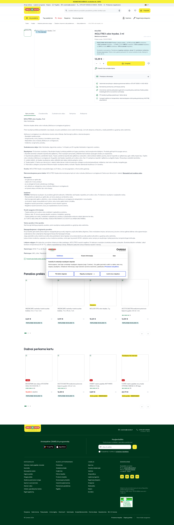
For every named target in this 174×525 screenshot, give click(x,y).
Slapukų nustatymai (86, 274)
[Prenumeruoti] (134, 447)
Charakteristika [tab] (43, 113)
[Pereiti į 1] (25, 333)
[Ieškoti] (66, 10)
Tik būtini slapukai (61, 274)
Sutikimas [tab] (60, 255)
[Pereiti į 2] (28, 333)
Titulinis (27, 23)
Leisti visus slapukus (113, 274)
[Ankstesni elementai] (143, 334)
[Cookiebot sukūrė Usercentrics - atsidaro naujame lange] (118, 249)
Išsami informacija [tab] (87, 255)
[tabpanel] (87, 188)
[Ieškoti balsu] (119, 10)
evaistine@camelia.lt (130, 468)
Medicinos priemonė (101, 36)
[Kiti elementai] (148, 334)
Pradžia (33, 23)
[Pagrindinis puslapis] (32, 10)
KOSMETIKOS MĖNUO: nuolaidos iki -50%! (87, 1)
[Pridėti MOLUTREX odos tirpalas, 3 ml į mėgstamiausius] (148, 63)
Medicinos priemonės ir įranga (45, 23)
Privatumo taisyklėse (112, 266)
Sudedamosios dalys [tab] (58, 113)
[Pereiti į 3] (30, 333)
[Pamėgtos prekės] (135, 10)
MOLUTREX (98, 30)
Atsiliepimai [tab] (83, 113)
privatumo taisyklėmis (122, 451)
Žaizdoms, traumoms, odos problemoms (64, 23)
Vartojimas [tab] (72, 113)
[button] (112, 4)
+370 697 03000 (144, 430)
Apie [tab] (114, 255)
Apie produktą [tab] (29, 113)
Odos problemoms (81, 23)
